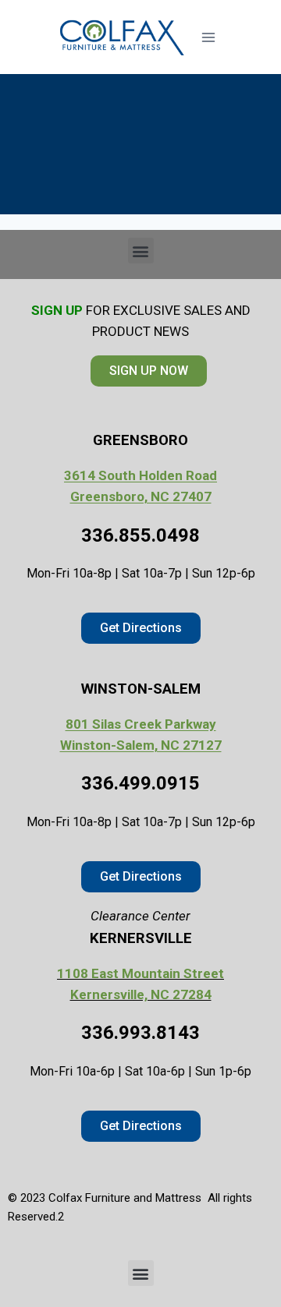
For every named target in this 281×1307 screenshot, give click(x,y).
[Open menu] (208, 37)
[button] (141, 250)
